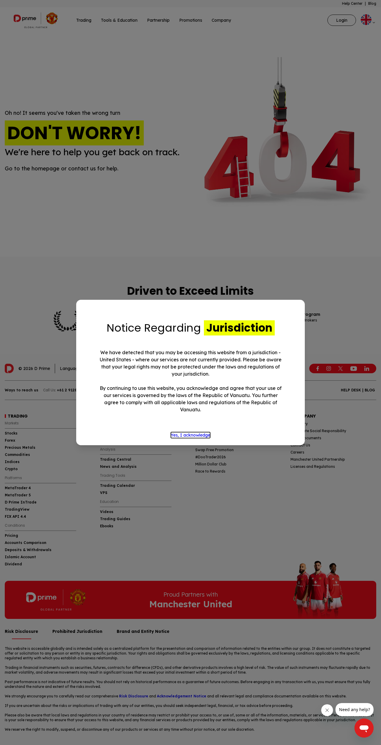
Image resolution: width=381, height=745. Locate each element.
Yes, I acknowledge (190, 435)
